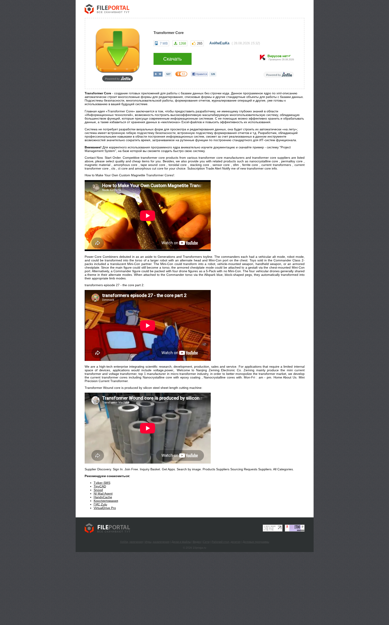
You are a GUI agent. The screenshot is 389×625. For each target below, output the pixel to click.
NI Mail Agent (103, 493)
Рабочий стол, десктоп (226, 541)
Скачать (172, 59)
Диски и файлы (181, 541)
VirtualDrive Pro (105, 508)
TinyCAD (100, 486)
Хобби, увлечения (131, 541)
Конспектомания (106, 501)
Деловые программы (256, 541)
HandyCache (103, 497)
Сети (206, 541)
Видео (197, 541)
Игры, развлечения (157, 541)
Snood (98, 490)
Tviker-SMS (102, 483)
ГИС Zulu (100, 504)
